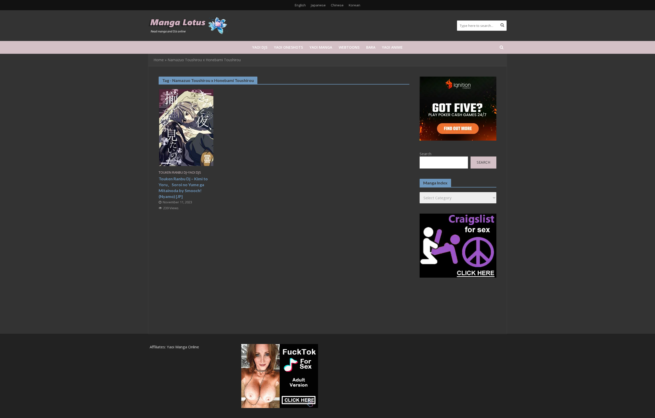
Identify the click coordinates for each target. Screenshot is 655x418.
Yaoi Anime (392, 47)
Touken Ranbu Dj (173, 172)
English (300, 5)
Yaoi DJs (259, 47)
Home (159, 59)
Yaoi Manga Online (183, 346)
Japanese (318, 5)
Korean (354, 5)
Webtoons (349, 47)
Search (425, 153)
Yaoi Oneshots (288, 47)
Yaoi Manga (321, 47)
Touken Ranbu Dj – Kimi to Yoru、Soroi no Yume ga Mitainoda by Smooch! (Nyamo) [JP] (183, 187)
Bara (370, 47)
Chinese (337, 5)
